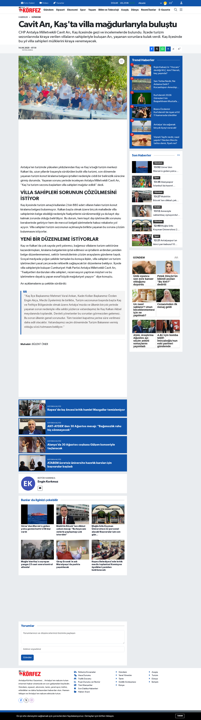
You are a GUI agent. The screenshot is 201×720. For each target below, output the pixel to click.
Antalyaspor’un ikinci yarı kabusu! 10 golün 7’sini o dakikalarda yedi (165, 242)
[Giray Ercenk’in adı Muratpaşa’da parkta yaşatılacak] (72, 549)
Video (45, 3)
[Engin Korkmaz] (28, 483)
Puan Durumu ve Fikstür (89, 682)
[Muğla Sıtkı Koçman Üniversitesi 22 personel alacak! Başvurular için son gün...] (108, 514)
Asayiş (125, 10)
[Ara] (175, 10)
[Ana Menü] (181, 10)
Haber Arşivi (84, 692)
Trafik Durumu (84, 679)
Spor (83, 10)
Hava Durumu (84, 675)
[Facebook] (21, 700)
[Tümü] (178, 155)
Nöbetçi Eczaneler (87, 672)
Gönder (27, 657)
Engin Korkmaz (48, 481)
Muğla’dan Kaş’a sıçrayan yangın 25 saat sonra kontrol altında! (37, 564)
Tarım (121, 679)
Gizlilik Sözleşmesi (127, 682)
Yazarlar (60, 3)
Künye (121, 685)
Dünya (135, 10)
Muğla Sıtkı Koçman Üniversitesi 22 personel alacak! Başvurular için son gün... (166, 228)
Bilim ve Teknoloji (108, 10)
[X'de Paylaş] (156, 49)
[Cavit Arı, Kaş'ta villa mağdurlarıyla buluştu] (73, 87)
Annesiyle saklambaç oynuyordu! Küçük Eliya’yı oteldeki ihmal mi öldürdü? (165, 213)
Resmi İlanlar (148, 10)
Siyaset (60, 10)
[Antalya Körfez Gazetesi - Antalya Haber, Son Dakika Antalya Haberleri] (30, 9)
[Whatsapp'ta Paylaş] (162, 49)
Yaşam (92, 10)
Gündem (48, 10)
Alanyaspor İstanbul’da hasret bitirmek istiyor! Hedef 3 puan (166, 184)
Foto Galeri (29, 3)
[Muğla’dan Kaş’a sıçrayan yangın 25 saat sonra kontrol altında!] (37, 549)
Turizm (155, 675)
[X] (26, 700)
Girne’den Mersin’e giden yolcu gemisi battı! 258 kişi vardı (35, 529)
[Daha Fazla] (168, 49)
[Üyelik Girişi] (180, 3)
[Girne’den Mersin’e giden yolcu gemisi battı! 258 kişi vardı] (37, 514)
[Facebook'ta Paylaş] (152, 49)
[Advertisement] (72, 142)
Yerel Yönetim (125, 675)
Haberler (23, 17)
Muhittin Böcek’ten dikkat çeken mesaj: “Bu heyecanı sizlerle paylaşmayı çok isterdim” (166, 198)
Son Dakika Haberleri (88, 688)
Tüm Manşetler (85, 685)
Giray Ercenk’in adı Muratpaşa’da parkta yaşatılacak (68, 564)
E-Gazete (164, 10)
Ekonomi (72, 10)
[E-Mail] (40, 488)
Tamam (180, 716)
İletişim (155, 682)
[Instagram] (31, 700)
